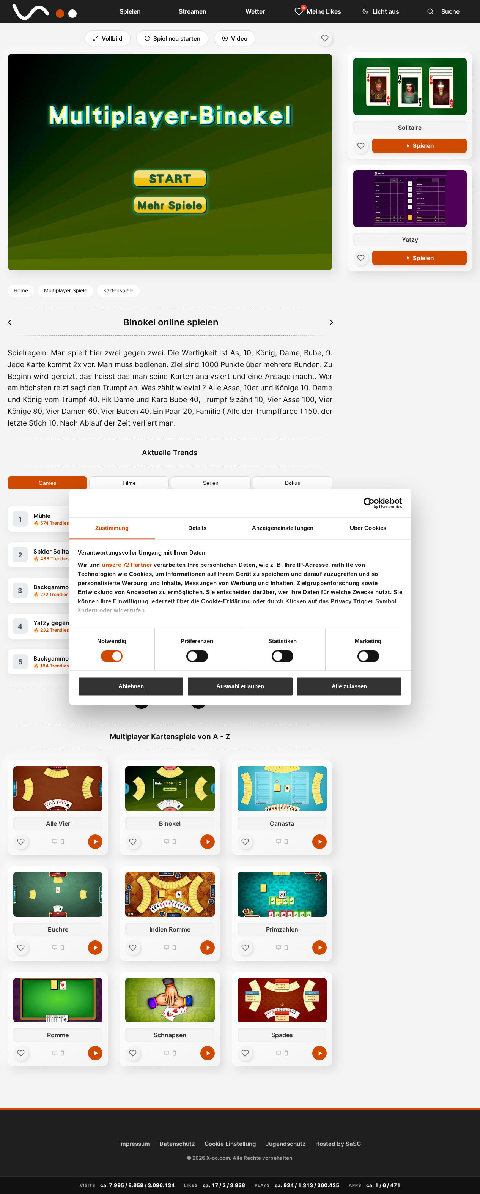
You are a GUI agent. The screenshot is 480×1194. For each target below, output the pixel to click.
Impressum (134, 1143)
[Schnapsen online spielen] (169, 1000)
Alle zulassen (349, 686)
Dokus (292, 483)
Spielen (130, 11)
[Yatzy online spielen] (410, 198)
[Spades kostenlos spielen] (319, 1053)
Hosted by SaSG (338, 1143)
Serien (211, 483)
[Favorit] (20, 841)
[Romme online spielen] (57, 1000)
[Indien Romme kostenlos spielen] (207, 947)
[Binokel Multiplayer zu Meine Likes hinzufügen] (324, 38)
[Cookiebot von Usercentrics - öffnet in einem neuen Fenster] (369, 503)
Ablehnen (131, 686)
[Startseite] (49, 11)
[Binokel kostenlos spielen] (207, 841)
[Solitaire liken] (360, 145)
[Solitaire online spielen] (410, 86)
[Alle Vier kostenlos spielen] (95, 841)
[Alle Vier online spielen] (57, 788)
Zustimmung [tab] (112, 528)
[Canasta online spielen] (282, 788)
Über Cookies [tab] (368, 528)
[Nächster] (331, 322)
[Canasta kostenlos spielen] (319, 841)
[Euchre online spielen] (57, 894)
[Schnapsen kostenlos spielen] (207, 1053)
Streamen (192, 11)
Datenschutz (177, 1143)
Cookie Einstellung (230, 1143)
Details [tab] (197, 528)
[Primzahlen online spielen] (282, 894)
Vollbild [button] (112, 38)
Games (47, 483)
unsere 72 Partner (127, 565)
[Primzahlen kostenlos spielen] (319, 947)
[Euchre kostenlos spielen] (95, 947)
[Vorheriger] (10, 322)
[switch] (197, 656)
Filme (129, 483)
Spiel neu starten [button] (176, 38)
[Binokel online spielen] (169, 788)
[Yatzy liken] (360, 257)
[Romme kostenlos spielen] (95, 1053)
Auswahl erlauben (240, 686)
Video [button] (239, 38)
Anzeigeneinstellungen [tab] (282, 528)
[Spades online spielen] (282, 1000)
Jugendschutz (286, 1143)
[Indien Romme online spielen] (169, 894)
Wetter (255, 11)
